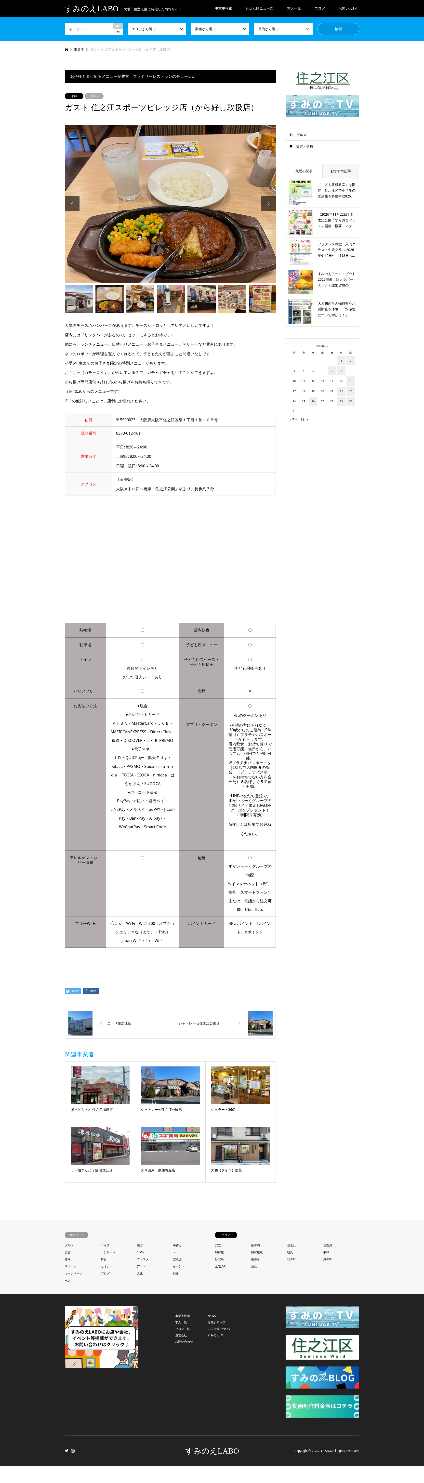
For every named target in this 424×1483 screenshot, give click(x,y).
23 (350, 391)
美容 (68, 1252)
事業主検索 (223, 8)
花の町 (291, 1259)
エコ (176, 1252)
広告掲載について (219, 1329)
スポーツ (71, 1266)
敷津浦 (255, 1245)
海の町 (327, 1259)
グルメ (94, 96)
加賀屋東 (257, 1252)
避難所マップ (216, 1322)
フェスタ (143, 1259)
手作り (177, 1245)
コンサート (108, 1252)
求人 (68, 1280)
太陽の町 (221, 1266)
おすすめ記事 (341, 171)
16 (350, 381)
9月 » (305, 419)
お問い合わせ (349, 8)
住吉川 (327, 1245)
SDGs (141, 1252)
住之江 (291, 1245)
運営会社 (181, 1335)
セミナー (107, 1266)
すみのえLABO (212, 1450)
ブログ (105, 1273)
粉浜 (290, 1252)
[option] (170, 204)
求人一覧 (294, 8)
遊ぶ (140, 1245)
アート (141, 1266)
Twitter (66, 1450)
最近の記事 (304, 171)
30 (350, 401)
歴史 (176, 1273)
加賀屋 (219, 1252)
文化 (140, 1273)
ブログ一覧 (182, 1329)
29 (341, 401)
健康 (68, 1259)
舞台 (104, 1259)
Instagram (73, 1450)
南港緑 (255, 1259)
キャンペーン (73, 1273)
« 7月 (294, 419)
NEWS (212, 1316)
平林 (74, 96)
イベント (179, 1266)
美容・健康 (304, 146)
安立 (218, 1245)
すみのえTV (215, 1335)
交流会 (177, 1259)
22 (341, 391)
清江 (254, 1266)
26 (313, 401)
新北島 (219, 1259)
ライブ (105, 1245)
